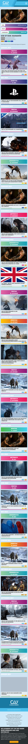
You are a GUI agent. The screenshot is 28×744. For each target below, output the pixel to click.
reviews (10, 709)
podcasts (16, 709)
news (8, 709)
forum (19, 709)
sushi (13, 709)
